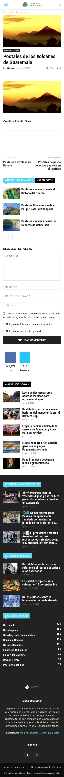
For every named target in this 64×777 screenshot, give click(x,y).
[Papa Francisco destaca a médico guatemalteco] (11, 463)
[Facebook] (6, 73)
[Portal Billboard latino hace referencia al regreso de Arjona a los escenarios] (11, 568)
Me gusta (10, 353)
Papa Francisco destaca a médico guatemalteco (38, 461)
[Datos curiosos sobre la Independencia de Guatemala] (11, 601)
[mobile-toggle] (5, 4)
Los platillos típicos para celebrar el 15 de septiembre (39, 582)
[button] (59, 4)
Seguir (25, 353)
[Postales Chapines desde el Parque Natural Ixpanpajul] (11, 209)
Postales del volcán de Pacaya (17, 164)
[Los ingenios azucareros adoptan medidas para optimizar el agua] (11, 396)
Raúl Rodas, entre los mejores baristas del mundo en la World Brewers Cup (41, 413)
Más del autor (45, 180)
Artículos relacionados (19, 180)
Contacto (56, 767)
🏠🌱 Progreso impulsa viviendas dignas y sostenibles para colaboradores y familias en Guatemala (40, 497)
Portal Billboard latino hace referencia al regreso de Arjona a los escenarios (41, 568)
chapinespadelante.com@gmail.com (39, 732)
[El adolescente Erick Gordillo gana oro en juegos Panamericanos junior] (11, 447)
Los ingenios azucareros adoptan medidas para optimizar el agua (37, 396)
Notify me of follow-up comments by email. (29, 324)
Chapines (11, 68)
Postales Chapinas (19, 12)
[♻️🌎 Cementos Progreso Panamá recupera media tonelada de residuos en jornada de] (11, 517)
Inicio (5, 12)
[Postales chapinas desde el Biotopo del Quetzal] (11, 193)
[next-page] (11, 237)
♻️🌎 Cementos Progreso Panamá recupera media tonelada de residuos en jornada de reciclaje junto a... (40, 517)
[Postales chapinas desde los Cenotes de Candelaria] (11, 225)
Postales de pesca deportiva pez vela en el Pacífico (48, 165)
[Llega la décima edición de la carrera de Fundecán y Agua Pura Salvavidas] (11, 430)
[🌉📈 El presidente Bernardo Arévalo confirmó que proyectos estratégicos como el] (11, 537)
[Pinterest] (21, 73)
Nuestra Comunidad (40, 767)
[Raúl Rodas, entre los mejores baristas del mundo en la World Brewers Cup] (11, 413)
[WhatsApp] (29, 73)
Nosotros (8, 767)
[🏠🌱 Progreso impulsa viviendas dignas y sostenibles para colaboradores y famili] (11, 497)
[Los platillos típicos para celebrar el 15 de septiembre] (11, 585)
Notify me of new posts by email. (23, 331)
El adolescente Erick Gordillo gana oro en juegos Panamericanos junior (39, 446)
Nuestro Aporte (22, 767)
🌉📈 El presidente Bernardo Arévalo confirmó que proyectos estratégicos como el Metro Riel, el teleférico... (40, 538)
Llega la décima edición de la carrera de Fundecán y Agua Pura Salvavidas (39, 429)
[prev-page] (5, 237)
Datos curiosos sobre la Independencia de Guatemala (40, 598)
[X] (14, 73)
